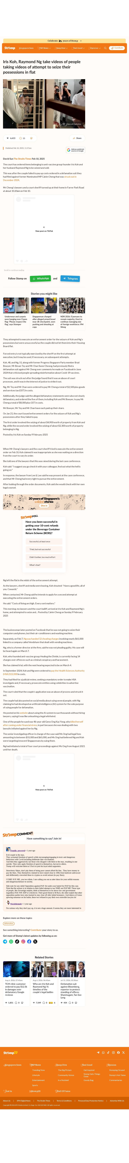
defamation (8, 924)
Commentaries (115, 1080)
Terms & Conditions (64, 1101)
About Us (6, 1101)
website (24, 712)
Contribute (119, 48)
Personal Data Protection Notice (90, 1101)
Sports (35, 1085)
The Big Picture (64, 1070)
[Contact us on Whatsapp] (11, 942)
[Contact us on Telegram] (5, 942)
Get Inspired (89, 1070)
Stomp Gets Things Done (92, 1075)
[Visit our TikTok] (17, 942)
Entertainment (38, 1080)
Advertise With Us (117, 1101)
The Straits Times (22, 159)
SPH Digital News (23, 1101)
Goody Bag (88, 1080)
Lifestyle (36, 1075)
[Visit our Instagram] (23, 942)
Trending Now (38, 1070)
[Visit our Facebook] (29, 942)
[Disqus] (44, 877)
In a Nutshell (63, 1080)
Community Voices (66, 1075)
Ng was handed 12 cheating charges (41, 638)
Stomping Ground (117, 1070)
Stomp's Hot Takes (117, 1075)
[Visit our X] (35, 942)
